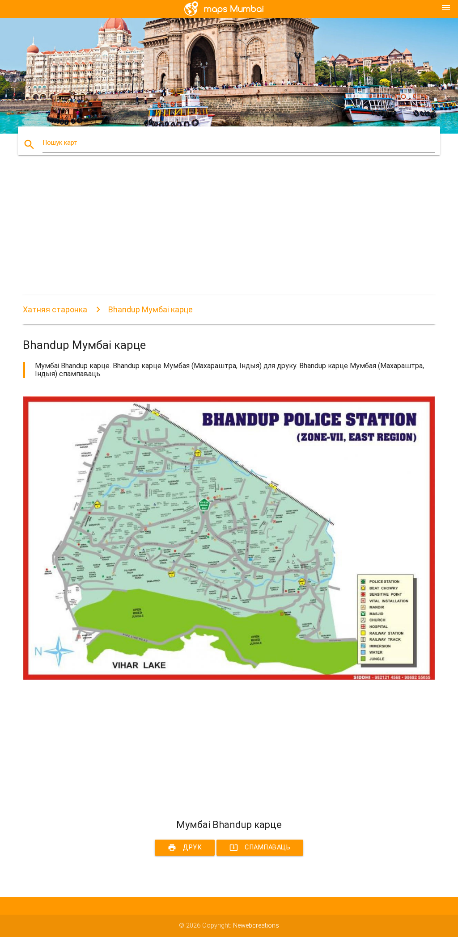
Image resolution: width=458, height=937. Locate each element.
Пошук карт (59, 143)
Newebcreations (256, 925)
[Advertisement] (229, 232)
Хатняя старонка (55, 309)
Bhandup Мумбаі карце (150, 309)
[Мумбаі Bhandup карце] (229, 678)
